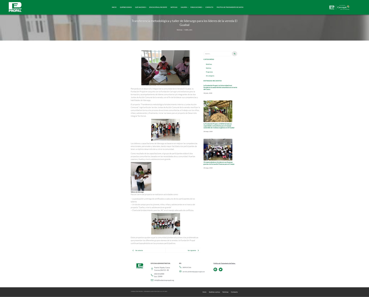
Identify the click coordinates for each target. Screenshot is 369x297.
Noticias (174, 7)
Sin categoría (210, 76)
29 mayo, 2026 (208, 131)
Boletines (209, 64)
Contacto (209, 7)
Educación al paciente (158, 7)
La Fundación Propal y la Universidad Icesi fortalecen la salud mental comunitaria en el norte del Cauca (220, 87)
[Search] (234, 53)
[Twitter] (220, 269)
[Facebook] (215, 269)
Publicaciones (196, 7)
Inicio (114, 7)
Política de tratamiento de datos (230, 7)
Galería (184, 7)
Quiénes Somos (126, 7)
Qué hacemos (140, 7)
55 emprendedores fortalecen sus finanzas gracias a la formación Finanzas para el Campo (219, 163)
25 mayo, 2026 (208, 168)
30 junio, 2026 (208, 93)
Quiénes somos (214, 292)
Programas (209, 72)
